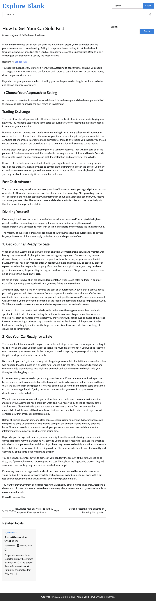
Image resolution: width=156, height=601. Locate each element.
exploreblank (38, 35)
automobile (19, 497)
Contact (9, 14)
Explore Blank (23, 6)
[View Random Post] (150, 14)
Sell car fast (21, 61)
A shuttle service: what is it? (16, 538)
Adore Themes (106, 596)
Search (114, 26)
